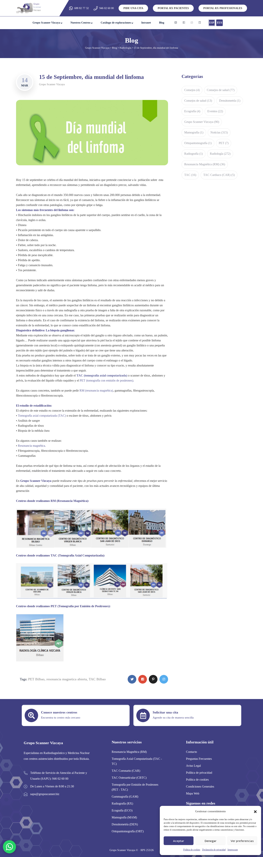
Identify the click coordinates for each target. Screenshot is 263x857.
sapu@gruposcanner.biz (44, 794)
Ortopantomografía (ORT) (128, 831)
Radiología (220, 153)
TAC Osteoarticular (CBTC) (129, 777)
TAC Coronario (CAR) (126, 770)
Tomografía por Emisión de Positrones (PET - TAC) (135, 787)
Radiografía (193, 153)
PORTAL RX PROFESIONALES (222, 8)
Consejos (192, 90)
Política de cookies (191, 849)
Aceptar (178, 841)
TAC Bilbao (97, 679)
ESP (211, 22)
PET (224, 143)
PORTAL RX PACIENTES (173, 8)
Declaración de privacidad (214, 849)
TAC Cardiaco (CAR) (219, 174)
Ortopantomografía (198, 143)
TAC (190, 174)
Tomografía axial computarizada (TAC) (42, 415)
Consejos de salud (221, 90)
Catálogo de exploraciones (116, 22)
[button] (255, 811)
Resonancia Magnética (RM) (204, 164)
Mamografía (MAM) (124, 817)
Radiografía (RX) (122, 803)
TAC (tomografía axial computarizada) (101, 375)
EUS (219, 22)
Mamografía (193, 132)
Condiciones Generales (200, 786)
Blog (161, 22)
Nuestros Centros (80, 22)
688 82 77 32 (81, 8)
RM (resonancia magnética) (96, 390)
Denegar (210, 841)
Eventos (215, 111)
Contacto (191, 751)
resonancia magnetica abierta (66, 679)
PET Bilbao (36, 679)
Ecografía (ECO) (122, 810)
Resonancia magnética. (32, 445)
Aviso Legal (193, 765)
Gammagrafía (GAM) (125, 796)
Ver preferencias (242, 841)
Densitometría (229, 100)
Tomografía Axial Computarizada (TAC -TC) (137, 761)
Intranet (146, 22)
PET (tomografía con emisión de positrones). (106, 380)
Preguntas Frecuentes (199, 758)
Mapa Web (192, 793)
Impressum (233, 849)
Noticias (219, 132)
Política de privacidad (199, 772)
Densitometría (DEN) (125, 824)
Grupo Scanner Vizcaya (46, 22)
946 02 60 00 (106, 8)
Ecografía (192, 111)
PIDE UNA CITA (133, 8)
